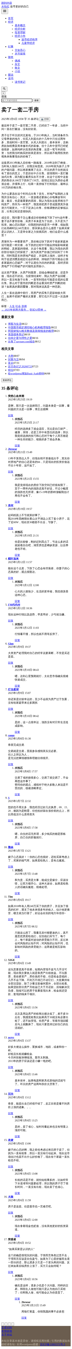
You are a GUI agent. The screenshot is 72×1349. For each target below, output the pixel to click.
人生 (12, 306)
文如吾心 (20, 50)
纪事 (10, 46)
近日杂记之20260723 (20, 366)
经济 (10, 21)
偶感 (17, 60)
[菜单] (4, 11)
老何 (10, 505)
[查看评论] (9, 1324)
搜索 (36, 100)
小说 (17, 71)
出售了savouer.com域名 (21, 341)
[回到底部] (6, 1324)
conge (11, 735)
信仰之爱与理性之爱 (20, 338)
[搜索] (4, 89)
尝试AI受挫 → (37, 309)
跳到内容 (6, 3)
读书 (10, 78)
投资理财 (20, 32)
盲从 (10, 362)
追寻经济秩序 (29, 39)
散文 (17, 67)
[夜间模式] (12, 1324)
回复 (10, 415)
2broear (12, 449)
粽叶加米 (13, 558)
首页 (10, 18)
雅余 (10, 847)
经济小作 (20, 36)
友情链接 (6, 1331)
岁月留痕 (20, 53)
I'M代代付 (14, 604)
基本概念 (20, 25)
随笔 (10, 57)
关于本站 (6, 1334)
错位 (10, 370)
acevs (11, 1037)
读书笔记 (20, 81)
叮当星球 (13, 689)
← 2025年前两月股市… (15, 309)
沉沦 (10, 1093)
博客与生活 (14, 323)
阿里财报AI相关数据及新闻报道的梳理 (31, 331)
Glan (11, 643)
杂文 (17, 64)
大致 (10, 1196)
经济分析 (20, 28)
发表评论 (7, 380)
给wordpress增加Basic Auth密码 (26, 373)
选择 (24, 306)
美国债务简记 (16, 334)
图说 (10, 74)
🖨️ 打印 (45, 119)
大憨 (10, 355)
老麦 (10, 1140)
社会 (18, 306)
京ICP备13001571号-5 (52, 1344)
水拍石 (5, 6)
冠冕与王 (13, 359)
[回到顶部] (2, 1324)
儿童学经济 (28, 43)
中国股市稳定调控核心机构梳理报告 (29, 327)
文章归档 (6, 1327)
